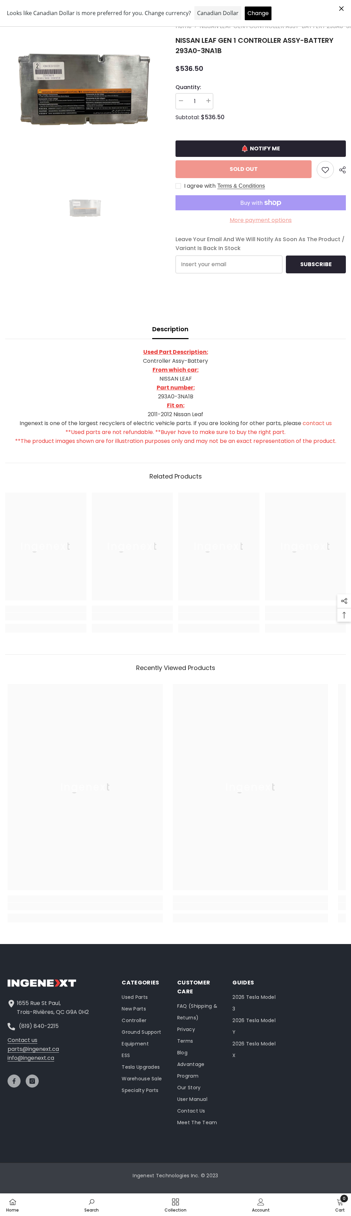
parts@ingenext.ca (33, 1049)
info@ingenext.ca (31, 1058)
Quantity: (188, 87)
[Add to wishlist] (325, 169)
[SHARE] (340, 170)
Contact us (22, 1040)
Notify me (265, 148)
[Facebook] (14, 1081)
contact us (317, 423)
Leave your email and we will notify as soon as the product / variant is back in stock (260, 243)
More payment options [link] (261, 220)
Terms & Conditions (241, 186)
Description (170, 329)
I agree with (200, 186)
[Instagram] (32, 1081)
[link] (45, 616)
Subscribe (316, 264)
